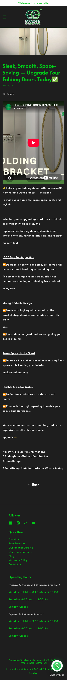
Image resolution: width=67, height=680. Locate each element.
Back (35, 484)
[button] (4, 17)
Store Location (17, 543)
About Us (14, 539)
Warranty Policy (18, 560)
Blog (11, 556)
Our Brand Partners (20, 552)
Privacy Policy (14, 669)
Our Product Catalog (21, 547)
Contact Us (15, 564)
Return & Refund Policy (36, 669)
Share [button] (10, 94)
